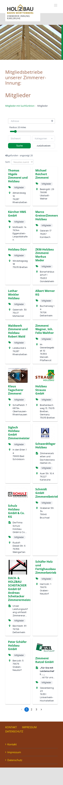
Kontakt (11, 727)
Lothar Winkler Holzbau (14, 294)
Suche (19, 145)
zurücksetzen (43, 145)
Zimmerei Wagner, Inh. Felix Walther (44, 329)
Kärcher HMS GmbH (17, 213)
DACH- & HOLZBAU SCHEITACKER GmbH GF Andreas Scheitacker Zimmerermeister (20, 589)
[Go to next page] (41, 709)
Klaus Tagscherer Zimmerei (15, 390)
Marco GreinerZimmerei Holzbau (47, 215)
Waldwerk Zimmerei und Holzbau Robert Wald (18, 331)
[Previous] (12, 375)
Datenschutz (14, 731)
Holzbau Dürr (17, 249)
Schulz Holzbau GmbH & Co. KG (16, 511)
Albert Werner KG (45, 292)
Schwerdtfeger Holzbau (45, 445)
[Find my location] (52, 121)
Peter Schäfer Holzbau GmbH (17, 645)
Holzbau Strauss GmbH (41, 390)
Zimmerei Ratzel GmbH (44, 660)
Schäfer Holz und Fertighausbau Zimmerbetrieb (45, 567)
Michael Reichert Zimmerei (42, 174)
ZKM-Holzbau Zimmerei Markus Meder (44, 255)
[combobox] (19, 138)
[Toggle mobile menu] (56, 5)
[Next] (22, 375)
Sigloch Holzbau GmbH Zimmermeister (19, 432)
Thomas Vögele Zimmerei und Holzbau (18, 176)
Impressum (29, 727)
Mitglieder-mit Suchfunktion (19, 105)
